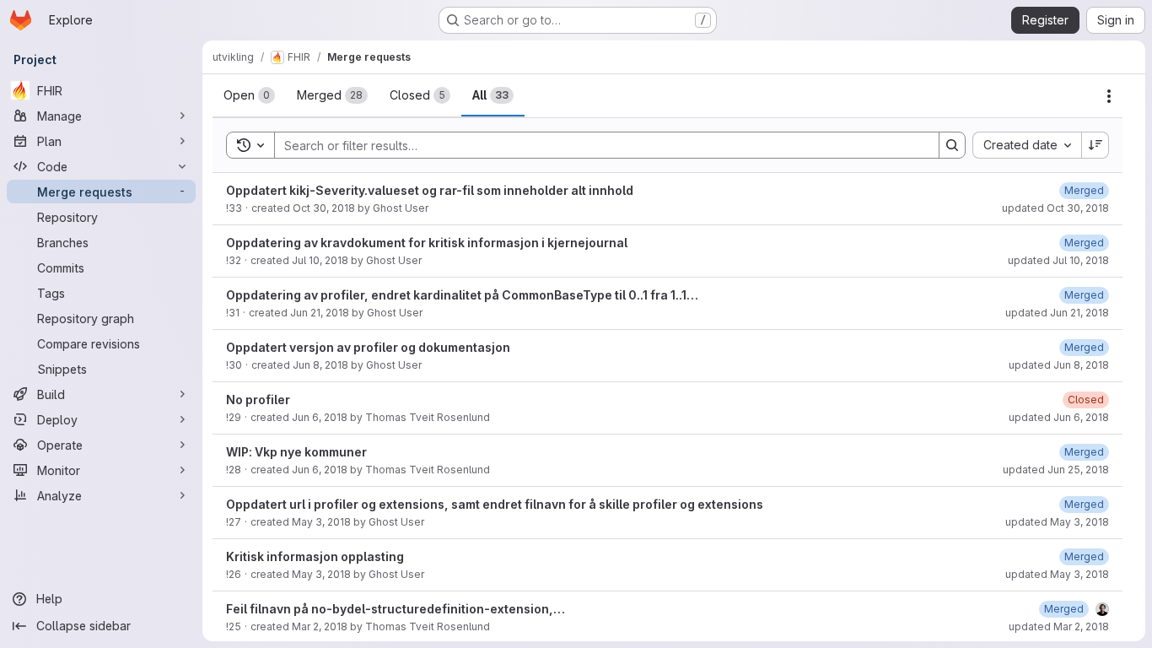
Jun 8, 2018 (320, 365)
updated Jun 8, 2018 (1059, 365)
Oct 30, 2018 (324, 208)
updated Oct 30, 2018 (1055, 208)
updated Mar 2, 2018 (1059, 626)
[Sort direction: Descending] (1095, 145)
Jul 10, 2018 (320, 260)
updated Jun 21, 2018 (1057, 312)
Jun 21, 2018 (319, 312)
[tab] (249, 95)
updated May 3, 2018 (1057, 522)
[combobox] (1026, 145)
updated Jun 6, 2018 (1059, 417)
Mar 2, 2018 (319, 626)
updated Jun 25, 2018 (1056, 469)
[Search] (952, 145)
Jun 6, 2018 (319, 417)
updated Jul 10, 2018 (1058, 260)
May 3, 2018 (321, 522)
